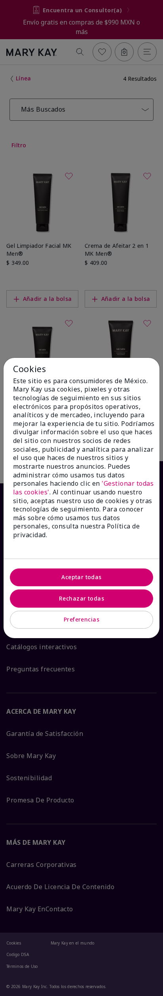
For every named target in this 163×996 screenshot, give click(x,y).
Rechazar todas (81, 598)
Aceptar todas (81, 577)
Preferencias (81, 619)
